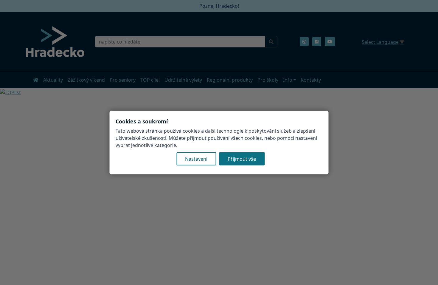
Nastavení (196, 158)
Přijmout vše (242, 158)
